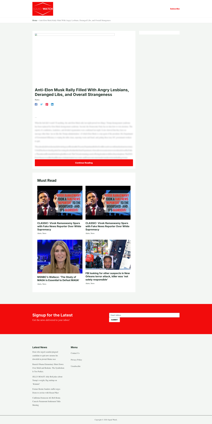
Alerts (39, 233)
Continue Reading (84, 163)
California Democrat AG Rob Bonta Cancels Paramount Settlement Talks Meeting (46, 401)
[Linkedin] (52, 104)
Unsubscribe (75, 366)
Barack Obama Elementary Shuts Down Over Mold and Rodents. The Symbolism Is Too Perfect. (48, 368)
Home (34, 20)
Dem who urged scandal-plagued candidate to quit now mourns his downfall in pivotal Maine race (45, 355)
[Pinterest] (47, 104)
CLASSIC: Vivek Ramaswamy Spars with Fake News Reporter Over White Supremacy (59, 226)
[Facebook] (36, 104)
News (37, 99)
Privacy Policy (76, 359)
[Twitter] (41, 104)
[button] (175, 9)
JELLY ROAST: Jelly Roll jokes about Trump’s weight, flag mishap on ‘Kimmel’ (47, 380)
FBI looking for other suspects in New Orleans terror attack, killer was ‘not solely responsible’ (108, 276)
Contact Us (75, 353)
